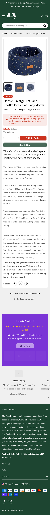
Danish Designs (18, 109)
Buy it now (25, 145)
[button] (3, 4)
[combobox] (25, 25)
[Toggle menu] (3, 16)
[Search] (44, 25)
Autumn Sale (16, 33)
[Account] (41, 16)
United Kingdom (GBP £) (16, 484)
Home (4, 33)
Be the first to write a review (25, 299)
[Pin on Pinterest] (26, 283)
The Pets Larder (16, 510)
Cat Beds (37, 109)
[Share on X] (20, 283)
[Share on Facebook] (14, 283)
